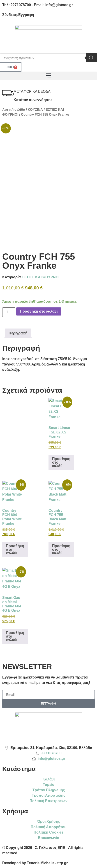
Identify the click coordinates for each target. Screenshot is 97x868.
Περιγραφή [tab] (18, 333)
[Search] (91, 57)
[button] (48, 76)
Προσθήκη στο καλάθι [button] (61, 462)
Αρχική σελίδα (13, 109)
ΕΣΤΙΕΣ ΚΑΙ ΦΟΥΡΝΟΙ (40, 277)
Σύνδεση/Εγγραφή (18, 15)
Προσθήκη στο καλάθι (39, 311)
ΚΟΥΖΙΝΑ (35, 109)
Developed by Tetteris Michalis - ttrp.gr (35, 863)
